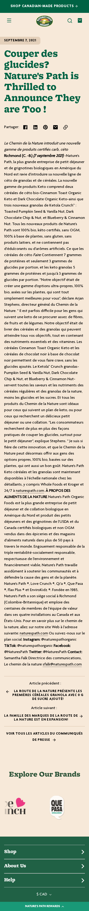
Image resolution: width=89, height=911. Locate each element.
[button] (70, 21)
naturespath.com (30, 491)
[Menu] (9, 21)
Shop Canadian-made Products (42, 6)
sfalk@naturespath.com (62, 664)
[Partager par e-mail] (55, 127)
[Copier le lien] (65, 127)
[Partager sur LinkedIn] (35, 127)
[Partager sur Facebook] (25, 127)
